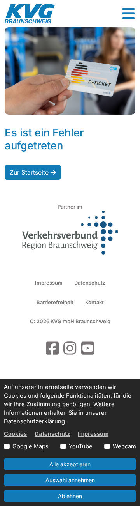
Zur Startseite (30, 172)
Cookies (15, 433)
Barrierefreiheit (55, 302)
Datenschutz (89, 283)
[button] (128, 13)
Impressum (49, 283)
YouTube (81, 446)
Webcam (124, 446)
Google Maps (30, 446)
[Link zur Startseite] (30, 13)
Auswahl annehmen (70, 480)
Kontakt (94, 302)
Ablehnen (70, 496)
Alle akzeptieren (70, 464)
